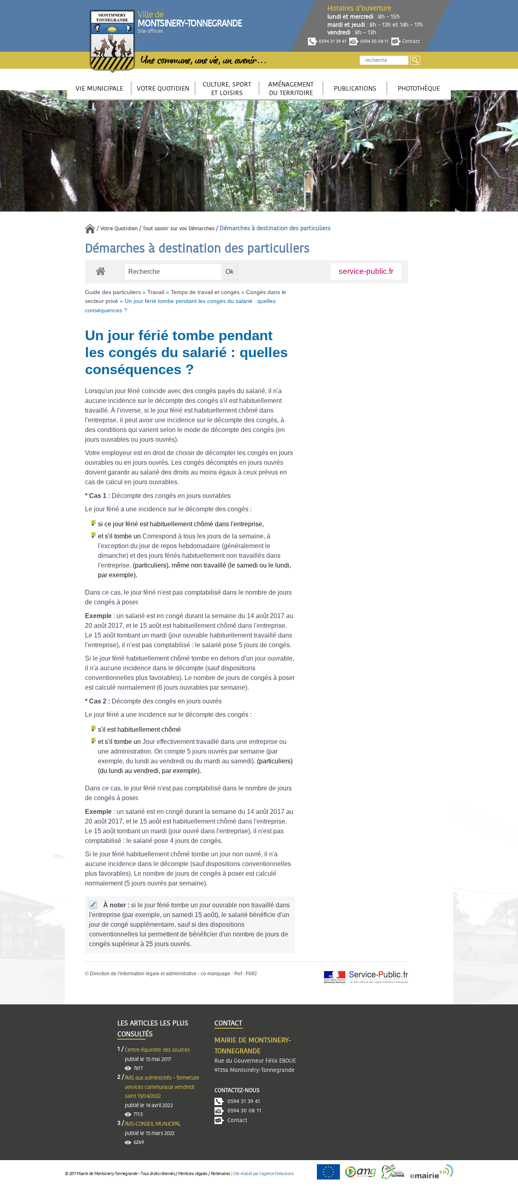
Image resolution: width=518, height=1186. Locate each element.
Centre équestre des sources (157, 1050)
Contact (410, 41)
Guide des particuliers (113, 292)
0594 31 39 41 (332, 41)
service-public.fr (366, 271)
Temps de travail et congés (205, 292)
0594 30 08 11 (373, 41)
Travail (155, 292)
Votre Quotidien (119, 228)
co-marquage (215, 973)
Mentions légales (192, 1173)
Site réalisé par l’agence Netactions (263, 1173)
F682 (251, 973)
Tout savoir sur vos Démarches (178, 228)
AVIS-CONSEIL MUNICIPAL (153, 1124)
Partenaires (220, 1173)
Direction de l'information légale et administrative (143, 973)
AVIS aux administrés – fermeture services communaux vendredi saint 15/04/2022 (162, 1087)
